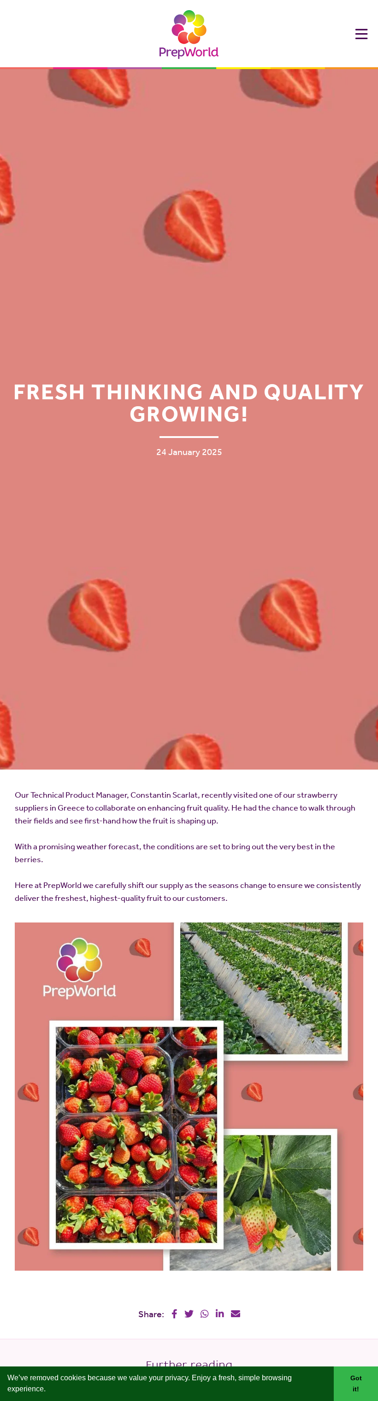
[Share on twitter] (189, 1313)
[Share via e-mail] (235, 1313)
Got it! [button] (356, 1383)
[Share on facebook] (174, 1313)
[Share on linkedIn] (220, 1313)
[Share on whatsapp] (205, 1313)
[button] (48, 1390)
